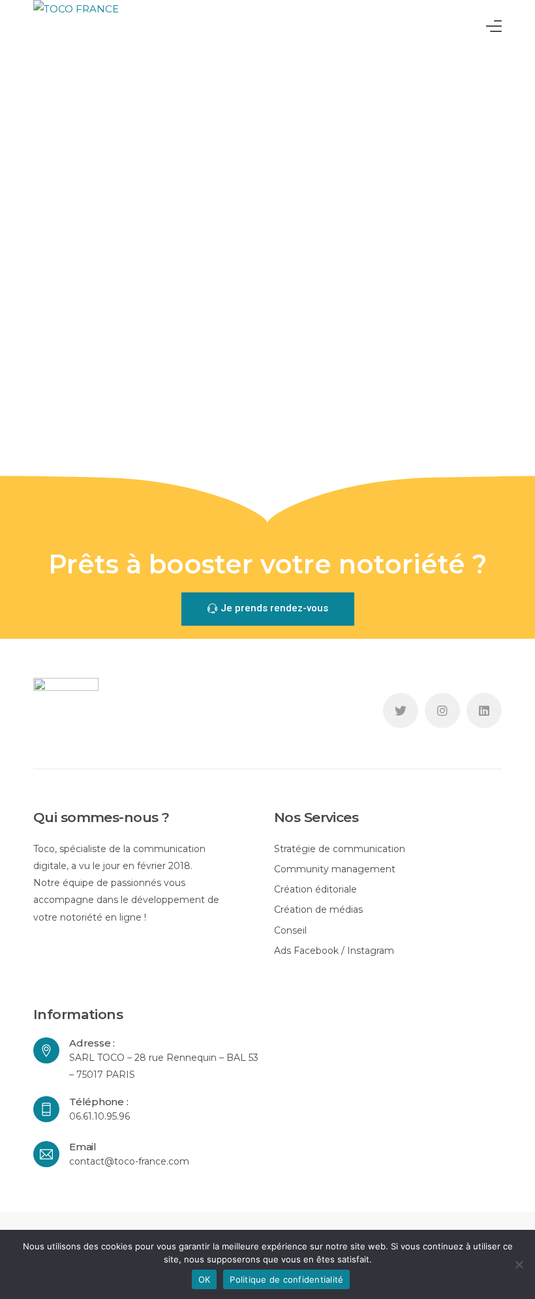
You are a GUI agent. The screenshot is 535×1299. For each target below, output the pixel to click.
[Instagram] (442, 710)
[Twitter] (400, 710)
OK (204, 1279)
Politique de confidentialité (286, 1279)
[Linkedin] (484, 710)
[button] (267, 609)
